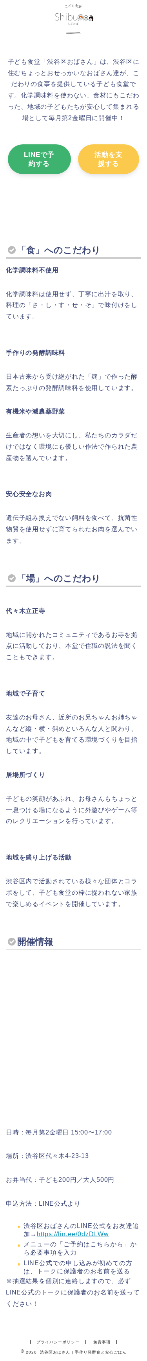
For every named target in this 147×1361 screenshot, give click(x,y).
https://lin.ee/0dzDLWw (73, 1234)
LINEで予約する (39, 159)
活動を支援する (108, 159)
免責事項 (102, 1342)
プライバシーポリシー (58, 1342)
